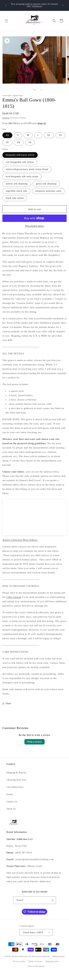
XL (49, 135)
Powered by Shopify (41, 956)
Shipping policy (52, 961)
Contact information (36, 966)
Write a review (34, 741)
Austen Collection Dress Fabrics (20, 540)
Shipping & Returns (16, 772)
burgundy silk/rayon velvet (20, 155)
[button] (6, 20)
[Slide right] (41, 89)
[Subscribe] (52, 900)
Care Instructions (14, 787)
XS (7, 135)
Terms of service (35, 961)
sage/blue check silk (16, 191)
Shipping (5, 118)
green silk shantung (46, 184)
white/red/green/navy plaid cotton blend (27, 169)
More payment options (34, 226)
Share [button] (8, 703)
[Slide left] (27, 89)
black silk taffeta (15, 198)
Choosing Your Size (16, 780)
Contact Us (11, 801)
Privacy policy (19, 961)
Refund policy (59, 956)
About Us (11, 809)
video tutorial (13, 597)
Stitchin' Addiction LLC (22, 956)
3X (7, 142)
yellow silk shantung (17, 184)
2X (60, 135)
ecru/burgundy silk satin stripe (22, 176)
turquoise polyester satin (48, 191)
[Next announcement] (63, 5)
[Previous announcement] (5, 5)
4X (18, 142)
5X (29, 142)
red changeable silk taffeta (20, 162)
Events (9, 794)
